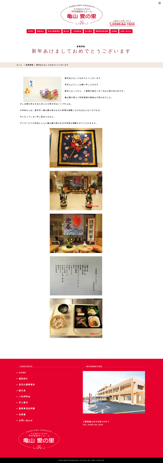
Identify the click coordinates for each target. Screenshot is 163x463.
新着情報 (81, 46)
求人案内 (88, 31)
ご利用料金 (77, 31)
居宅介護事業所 (54, 31)
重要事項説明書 (102, 31)
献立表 (66, 31)
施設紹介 (40, 31)
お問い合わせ (126, 31)
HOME (31, 31)
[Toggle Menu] (159, 3)
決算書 (114, 31)
